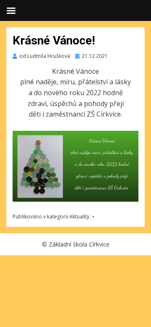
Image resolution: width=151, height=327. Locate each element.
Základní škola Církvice (79, 244)
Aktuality (79, 216)
